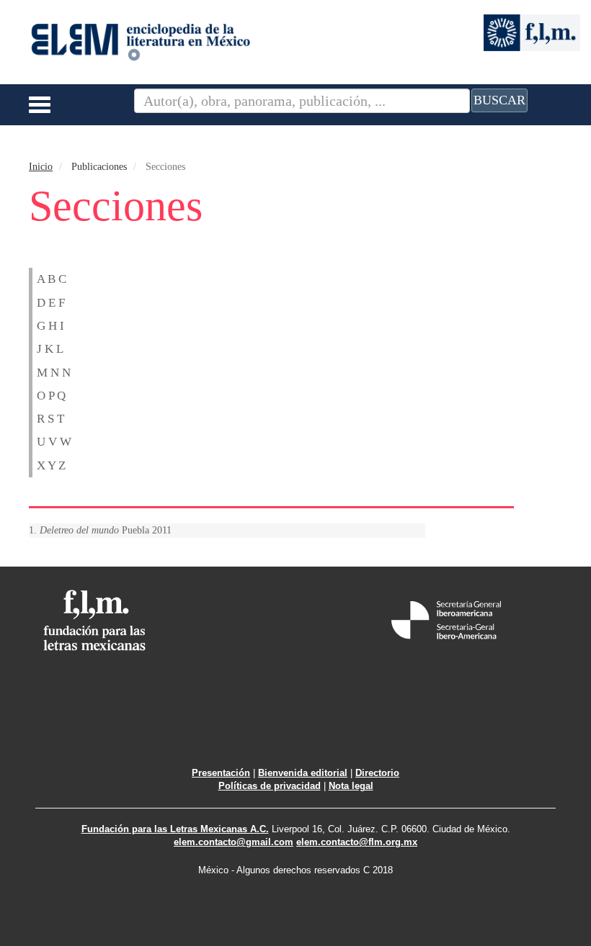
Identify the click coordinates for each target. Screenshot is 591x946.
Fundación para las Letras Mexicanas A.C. (175, 829)
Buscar (499, 100)
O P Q (51, 395)
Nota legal (351, 785)
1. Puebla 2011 (100, 530)
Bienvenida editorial (302, 772)
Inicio (41, 166)
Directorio (377, 772)
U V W (54, 442)
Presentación (221, 772)
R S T (50, 418)
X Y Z (51, 465)
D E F (51, 303)
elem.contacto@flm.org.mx (356, 842)
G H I (50, 326)
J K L (50, 349)
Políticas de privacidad (269, 785)
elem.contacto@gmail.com (233, 842)
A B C (51, 279)
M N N (54, 372)
